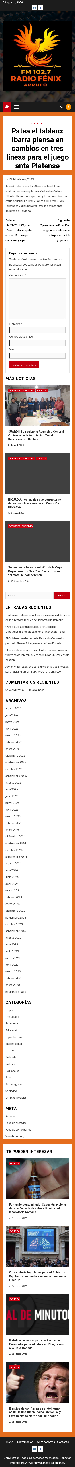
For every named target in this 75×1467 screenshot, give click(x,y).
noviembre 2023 (15, 917)
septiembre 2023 (16, 930)
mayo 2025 (12, 802)
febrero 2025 (13, 823)
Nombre (15, 323)
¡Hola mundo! (35, 689)
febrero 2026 (13, 742)
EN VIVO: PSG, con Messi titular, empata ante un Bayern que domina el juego (18, 230)
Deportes (36, 123)
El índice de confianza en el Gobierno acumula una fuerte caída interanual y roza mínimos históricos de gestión (37, 654)
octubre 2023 (14, 924)
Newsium (40, 1462)
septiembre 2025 (16, 775)
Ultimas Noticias (16, 1097)
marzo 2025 (13, 816)
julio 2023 (11, 944)
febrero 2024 (13, 897)
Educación (11, 1030)
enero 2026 (12, 748)
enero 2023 (12, 984)
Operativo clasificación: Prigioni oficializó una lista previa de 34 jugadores (55, 230)
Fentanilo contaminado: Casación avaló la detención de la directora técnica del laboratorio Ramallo (37, 1208)
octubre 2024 (14, 850)
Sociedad (42, 390)
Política (10, 1064)
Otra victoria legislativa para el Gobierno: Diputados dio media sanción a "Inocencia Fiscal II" (37, 1276)
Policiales (11, 1057)
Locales (41, 458)
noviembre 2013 (15, 991)
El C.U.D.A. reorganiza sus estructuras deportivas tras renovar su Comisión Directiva (34, 503)
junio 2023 (12, 951)
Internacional (13, 1043)
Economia (11, 1023)
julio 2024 (11, 870)
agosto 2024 (13, 863)
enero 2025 (12, 829)
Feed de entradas (16, 1122)
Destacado (28, 390)
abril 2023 (11, 964)
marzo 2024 (13, 890)
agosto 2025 (13, 782)
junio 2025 (12, 796)
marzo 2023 (13, 971)
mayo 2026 (12, 721)
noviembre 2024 (15, 843)
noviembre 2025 (15, 762)
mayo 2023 (12, 957)
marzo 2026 (13, 735)
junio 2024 (12, 876)
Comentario (17, 275)
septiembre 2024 (16, 856)
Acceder (10, 1116)
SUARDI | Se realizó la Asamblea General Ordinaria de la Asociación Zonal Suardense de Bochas (36, 435)
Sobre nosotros (45, 1441)
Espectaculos (13, 1037)
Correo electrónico (22, 336)
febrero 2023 (13, 978)
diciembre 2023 (15, 910)
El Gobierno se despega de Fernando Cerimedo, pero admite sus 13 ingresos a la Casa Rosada (36, 1344)
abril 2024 (11, 883)
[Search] (61, 106)
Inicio (9, 1441)
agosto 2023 (13, 937)
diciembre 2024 (15, 836)
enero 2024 (12, 903)
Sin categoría (13, 1084)
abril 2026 (11, 728)
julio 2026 (11, 715)
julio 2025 (11, 789)
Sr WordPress (14, 689)
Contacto (63, 1441)
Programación (24, 1441)
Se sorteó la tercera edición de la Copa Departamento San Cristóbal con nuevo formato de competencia (35, 571)
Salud (8, 1077)
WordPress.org (15, 1136)
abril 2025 (11, 809)
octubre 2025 (14, 769)
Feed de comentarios (18, 1129)
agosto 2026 (13, 708)
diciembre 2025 (15, 755)
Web (12, 349)
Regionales (12, 1070)
